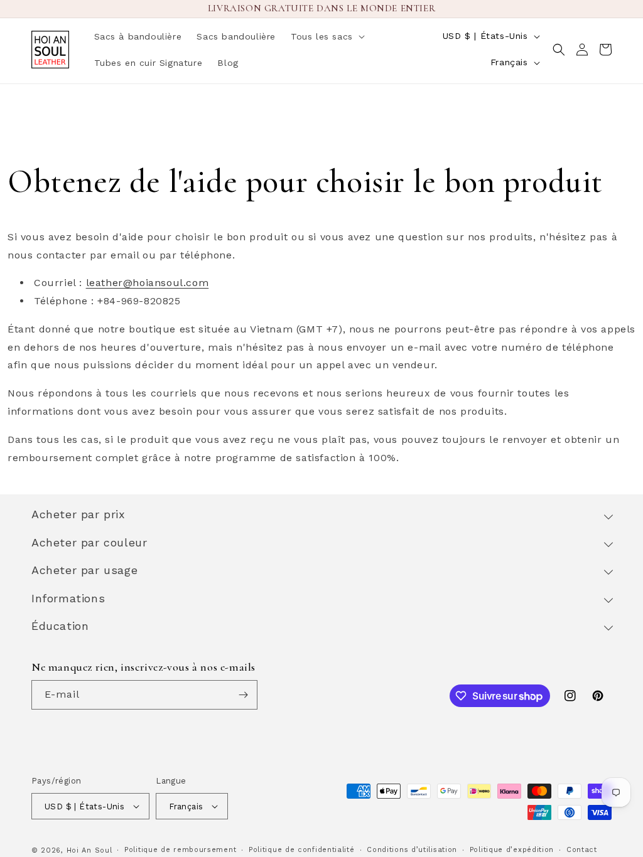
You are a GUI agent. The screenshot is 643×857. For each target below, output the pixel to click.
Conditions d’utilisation (412, 850)
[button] (326, 36)
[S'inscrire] (243, 695)
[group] (321, 292)
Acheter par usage (84, 570)
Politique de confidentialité (302, 850)
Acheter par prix (78, 514)
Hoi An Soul (89, 850)
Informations (68, 598)
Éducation (60, 625)
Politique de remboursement (180, 850)
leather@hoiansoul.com (147, 283)
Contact (581, 850)
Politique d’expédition (512, 850)
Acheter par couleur (89, 542)
